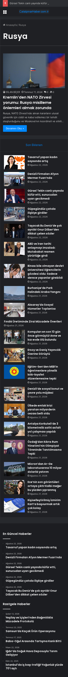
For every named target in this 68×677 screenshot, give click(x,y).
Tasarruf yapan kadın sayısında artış (42, 159)
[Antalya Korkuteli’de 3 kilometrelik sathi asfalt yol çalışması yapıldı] (14, 429)
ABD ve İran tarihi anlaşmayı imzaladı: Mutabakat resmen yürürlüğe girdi (42, 250)
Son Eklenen (34, 145)
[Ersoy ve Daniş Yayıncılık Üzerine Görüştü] (14, 355)
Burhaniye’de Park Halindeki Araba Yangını (44, 290)
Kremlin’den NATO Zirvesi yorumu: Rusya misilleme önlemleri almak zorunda (27, 102)
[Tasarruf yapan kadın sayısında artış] (14, 162)
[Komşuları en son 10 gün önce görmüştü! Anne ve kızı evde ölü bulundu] (14, 337)
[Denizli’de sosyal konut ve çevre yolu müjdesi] (14, 394)
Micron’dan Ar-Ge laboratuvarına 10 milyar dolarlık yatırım (45, 468)
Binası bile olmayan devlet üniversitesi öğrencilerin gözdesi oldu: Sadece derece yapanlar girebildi (46, 272)
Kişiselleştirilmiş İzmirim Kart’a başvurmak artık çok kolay (44, 504)
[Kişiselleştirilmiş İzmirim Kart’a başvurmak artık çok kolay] (14, 505)
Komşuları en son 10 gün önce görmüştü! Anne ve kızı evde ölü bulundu (44, 336)
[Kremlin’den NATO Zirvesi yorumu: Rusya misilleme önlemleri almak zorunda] (34, 70)
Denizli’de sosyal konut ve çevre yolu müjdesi (45, 391)
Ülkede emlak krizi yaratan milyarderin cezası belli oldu (41, 409)
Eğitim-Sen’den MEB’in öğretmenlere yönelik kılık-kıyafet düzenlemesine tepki (43, 372)
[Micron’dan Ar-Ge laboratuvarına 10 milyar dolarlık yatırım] (14, 469)
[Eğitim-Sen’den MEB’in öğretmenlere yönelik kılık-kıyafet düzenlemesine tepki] (14, 372)
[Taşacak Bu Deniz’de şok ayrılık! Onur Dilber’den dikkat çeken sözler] (14, 231)
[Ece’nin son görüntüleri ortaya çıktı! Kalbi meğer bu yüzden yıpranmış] (14, 487)
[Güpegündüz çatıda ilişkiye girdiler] (14, 214)
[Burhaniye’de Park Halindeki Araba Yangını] (14, 293)
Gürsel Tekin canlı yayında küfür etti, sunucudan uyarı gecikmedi (46, 194)
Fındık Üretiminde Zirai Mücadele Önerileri (33, 321)
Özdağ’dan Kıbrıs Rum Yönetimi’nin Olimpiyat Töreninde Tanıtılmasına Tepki (45, 448)
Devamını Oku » (15, 128)
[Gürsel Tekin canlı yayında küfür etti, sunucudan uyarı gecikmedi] (14, 196)
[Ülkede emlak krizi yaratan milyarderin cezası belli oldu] (14, 411)
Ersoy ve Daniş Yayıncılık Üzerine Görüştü (44, 352)
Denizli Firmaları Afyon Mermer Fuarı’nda (43, 176)
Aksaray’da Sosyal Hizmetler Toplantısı (42, 307)
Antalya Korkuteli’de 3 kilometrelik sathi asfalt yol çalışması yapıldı (44, 427)
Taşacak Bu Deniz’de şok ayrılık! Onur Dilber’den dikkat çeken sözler (45, 229)
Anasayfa (11, 24)
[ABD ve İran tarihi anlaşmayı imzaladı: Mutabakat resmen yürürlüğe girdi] (14, 249)
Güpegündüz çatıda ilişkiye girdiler (42, 211)
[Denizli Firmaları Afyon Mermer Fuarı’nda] (14, 179)
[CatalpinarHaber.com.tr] (34, 11)
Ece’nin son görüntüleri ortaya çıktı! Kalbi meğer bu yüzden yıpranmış (45, 486)
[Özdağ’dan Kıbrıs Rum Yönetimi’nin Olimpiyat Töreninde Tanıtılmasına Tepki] (14, 447)
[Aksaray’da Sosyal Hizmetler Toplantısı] (14, 310)
